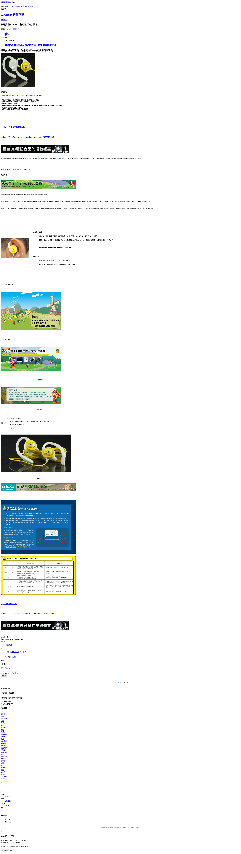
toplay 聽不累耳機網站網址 (13, 127)
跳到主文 (4, 20)
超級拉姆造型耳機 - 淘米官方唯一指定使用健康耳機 (30, 45)
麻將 (2, 721)
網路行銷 (4, 752)
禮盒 (2, 725)
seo (2, 754)
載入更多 (4, 664)
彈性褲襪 (4, 718)
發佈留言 (4, 675)
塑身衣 (3, 772)
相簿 (6, 33)
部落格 (7, 35)
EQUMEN (4, 776)
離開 (11, 850)
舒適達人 (4, 750)
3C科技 (14, 657)
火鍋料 (3, 732)
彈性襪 (3, 714)
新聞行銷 (4, 756)
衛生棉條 (4, 748)
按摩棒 (3, 736)
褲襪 (2, 716)
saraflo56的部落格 (13, 14)
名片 (6, 37)
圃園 (2, 770)
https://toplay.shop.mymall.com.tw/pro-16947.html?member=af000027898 (23, 95)
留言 (17, 652)
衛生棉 (3, 745)
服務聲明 (138, 828)
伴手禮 (3, 727)
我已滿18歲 (5, 850)
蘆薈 (2, 758)
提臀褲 (3, 778)
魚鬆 (2, 730)
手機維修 (4, 743)
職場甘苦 (16, 29)
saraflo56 (3, 641)
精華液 (3, 761)
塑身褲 (3, 774)
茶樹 (2, 763)
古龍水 (3, 768)
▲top (2, 660)
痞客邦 (13, 652)
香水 (2, 765)
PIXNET (106, 828)
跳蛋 (2, 739)
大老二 (3, 723)
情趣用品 (4, 734)
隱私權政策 (131, 828)
